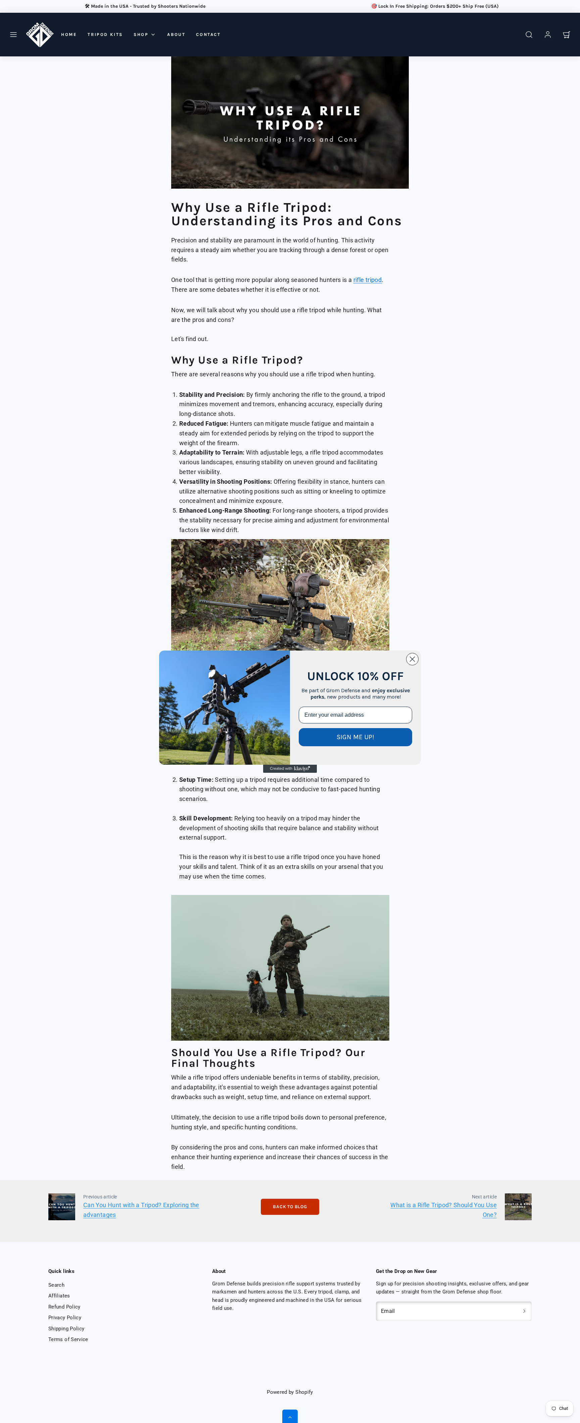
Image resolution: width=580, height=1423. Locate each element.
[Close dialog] (412, 659)
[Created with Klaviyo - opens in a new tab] (290, 769)
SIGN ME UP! (355, 737)
